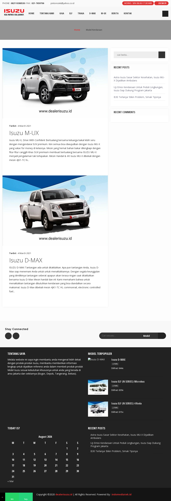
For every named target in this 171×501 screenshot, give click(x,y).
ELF (70, 13)
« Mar (11, 481)
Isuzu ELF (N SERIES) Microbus (128, 381)
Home (31, 13)
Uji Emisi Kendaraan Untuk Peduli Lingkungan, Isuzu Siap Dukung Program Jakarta (138, 89)
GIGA (61, 13)
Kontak (128, 13)
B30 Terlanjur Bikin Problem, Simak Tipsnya (137, 97)
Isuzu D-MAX (25, 260)
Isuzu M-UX (24, 133)
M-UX (103, 13)
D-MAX (92, 13)
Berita (115, 13)
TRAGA (81, 13)
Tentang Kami (47, 13)
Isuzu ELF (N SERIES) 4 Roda (126, 403)
